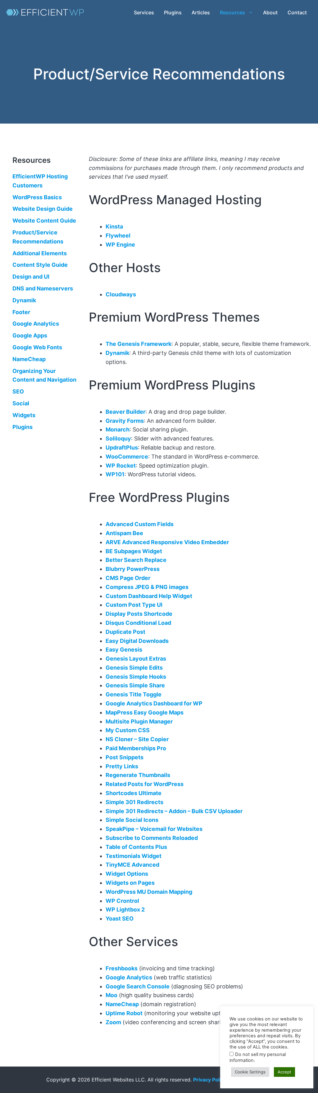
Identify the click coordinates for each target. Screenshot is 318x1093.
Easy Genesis (124, 649)
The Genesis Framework (138, 344)
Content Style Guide (40, 264)
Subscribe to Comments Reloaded (152, 838)
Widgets (23, 415)
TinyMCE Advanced (132, 864)
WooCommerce (127, 456)
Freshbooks (122, 968)
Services (144, 12)
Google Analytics (129, 977)
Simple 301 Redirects (134, 802)
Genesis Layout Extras (136, 658)
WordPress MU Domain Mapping (149, 891)
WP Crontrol (122, 900)
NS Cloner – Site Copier (137, 739)
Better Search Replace (136, 560)
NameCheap (122, 1004)
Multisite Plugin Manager (139, 721)
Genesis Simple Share (135, 685)
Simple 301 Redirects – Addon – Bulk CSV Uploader (174, 811)
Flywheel (118, 235)
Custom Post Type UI (134, 604)
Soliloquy (118, 438)
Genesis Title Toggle (133, 694)
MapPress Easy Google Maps (145, 712)
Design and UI (30, 276)
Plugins (173, 12)
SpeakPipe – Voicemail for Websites (154, 829)
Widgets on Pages (130, 882)
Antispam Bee (124, 533)
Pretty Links (122, 766)
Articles (201, 12)
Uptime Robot (124, 1013)
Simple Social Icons (132, 820)
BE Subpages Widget (134, 551)
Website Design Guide (42, 208)
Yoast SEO (120, 918)
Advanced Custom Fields (140, 524)
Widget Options (127, 873)
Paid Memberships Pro (136, 748)
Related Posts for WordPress (145, 784)
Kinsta (114, 226)
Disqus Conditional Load (138, 623)
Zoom (113, 1022)
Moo (111, 995)
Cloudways (121, 294)
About (270, 12)
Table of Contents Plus (136, 847)
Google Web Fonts (37, 347)
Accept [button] (284, 1071)
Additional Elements (39, 253)
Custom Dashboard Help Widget (149, 596)
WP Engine (120, 244)
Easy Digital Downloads (137, 641)
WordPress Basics (37, 197)
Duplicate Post (125, 632)
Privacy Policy (209, 1080)
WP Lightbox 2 (125, 909)
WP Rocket (121, 465)
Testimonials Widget (133, 856)
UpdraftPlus (122, 447)
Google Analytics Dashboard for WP (154, 703)
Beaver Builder (125, 411)
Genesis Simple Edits (134, 667)
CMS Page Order (128, 578)
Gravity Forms (125, 420)
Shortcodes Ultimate (133, 793)
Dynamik (117, 353)
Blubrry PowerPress (133, 569)
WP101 (115, 474)
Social (20, 403)
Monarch (117, 429)
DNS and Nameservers (42, 288)
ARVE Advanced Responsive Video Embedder (167, 542)
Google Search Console (138, 986)
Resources (232, 12)
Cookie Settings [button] (250, 1071)
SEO (18, 391)
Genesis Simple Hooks (136, 676)
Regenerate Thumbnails (138, 775)
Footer (21, 312)
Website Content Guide (44, 220)
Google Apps (29, 335)
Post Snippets (124, 757)
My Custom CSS (128, 730)
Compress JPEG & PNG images (147, 587)
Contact (297, 12)
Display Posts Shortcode (139, 613)
